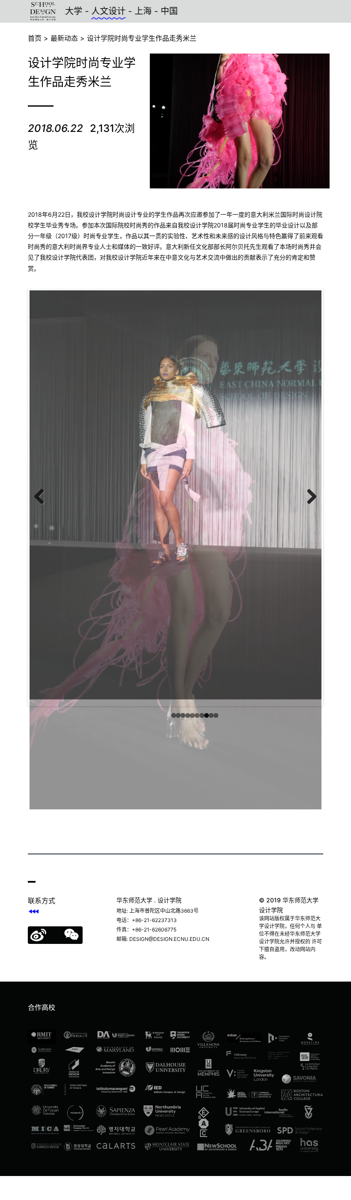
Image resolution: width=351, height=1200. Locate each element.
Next (308, 512)
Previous (42, 512)
